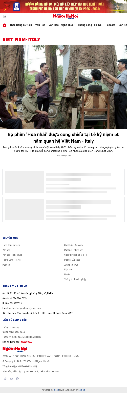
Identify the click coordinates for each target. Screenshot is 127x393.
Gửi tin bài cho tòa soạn (13, 332)
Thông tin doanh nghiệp (75, 279)
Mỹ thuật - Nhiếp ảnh (73, 250)
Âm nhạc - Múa (71, 264)
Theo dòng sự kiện (21, 24)
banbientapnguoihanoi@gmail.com (25, 308)
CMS (59, 390)
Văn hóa (40, 24)
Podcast (110, 24)
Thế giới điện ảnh (63, 155)
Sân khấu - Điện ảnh (73, 245)
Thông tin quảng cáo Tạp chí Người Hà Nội (21, 337)
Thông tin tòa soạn (11, 327)
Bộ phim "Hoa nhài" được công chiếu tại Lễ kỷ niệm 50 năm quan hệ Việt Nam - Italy (64, 137)
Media (67, 274)
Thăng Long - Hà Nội (90, 24)
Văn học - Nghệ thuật (62, 24)
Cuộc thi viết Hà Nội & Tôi (75, 255)
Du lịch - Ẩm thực (72, 259)
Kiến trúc (68, 269)
